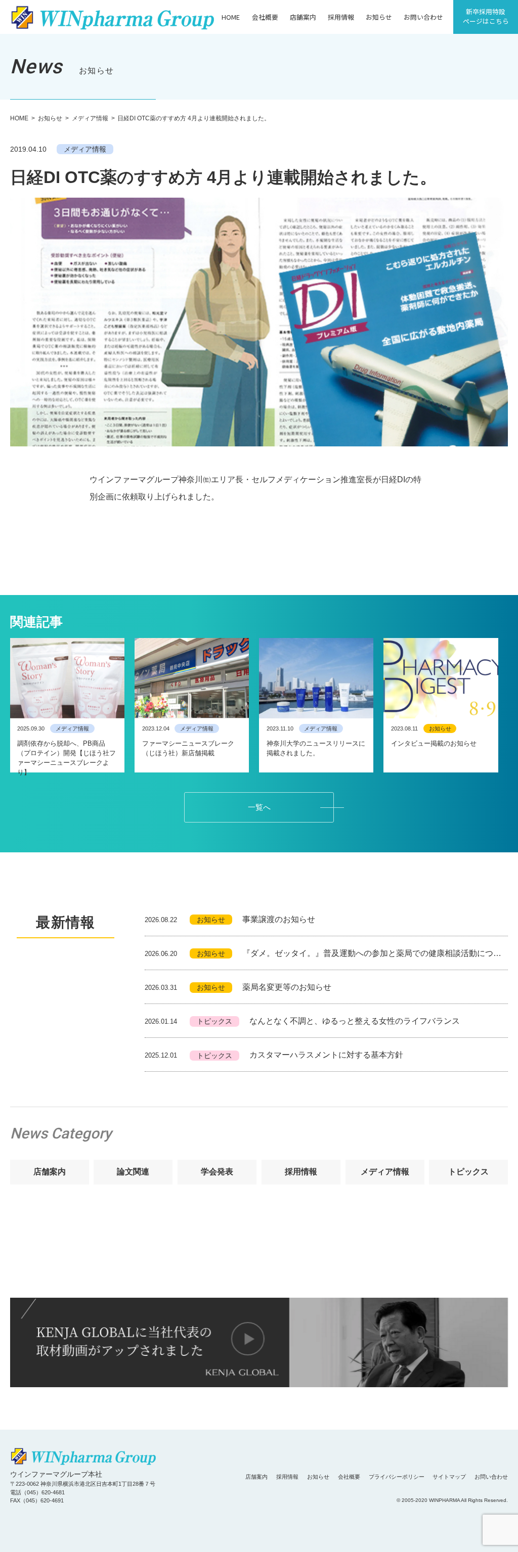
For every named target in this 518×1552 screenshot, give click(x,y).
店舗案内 (303, 17)
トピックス (468, 1171)
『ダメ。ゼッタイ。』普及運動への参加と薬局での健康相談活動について (326, 953)
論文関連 (133, 1171)
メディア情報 (90, 118)
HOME (231, 17)
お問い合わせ (423, 17)
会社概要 (265, 17)
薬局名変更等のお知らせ (238, 987)
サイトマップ (449, 1477)
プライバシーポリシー (396, 1477)
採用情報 (341, 17)
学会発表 (217, 1171)
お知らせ (379, 17)
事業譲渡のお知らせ (230, 919)
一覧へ (259, 807)
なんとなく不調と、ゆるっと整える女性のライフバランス (302, 1021)
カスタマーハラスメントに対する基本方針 (274, 1055)
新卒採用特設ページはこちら (486, 16)
